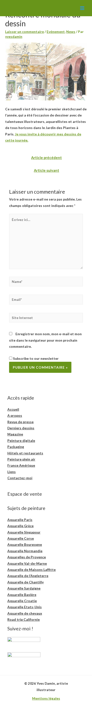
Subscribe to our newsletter (35, 358)
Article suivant (46, 170)
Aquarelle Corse (20, 538)
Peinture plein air (21, 459)
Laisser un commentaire (24, 31)
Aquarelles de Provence (26, 557)
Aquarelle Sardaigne (23, 588)
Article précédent (46, 158)
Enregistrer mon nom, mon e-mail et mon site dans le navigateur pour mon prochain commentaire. (45, 340)
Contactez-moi (19, 478)
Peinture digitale (21, 440)
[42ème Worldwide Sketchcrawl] (46, 71)
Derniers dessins (20, 428)
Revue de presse (20, 422)
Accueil (13, 409)
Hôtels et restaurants (25, 453)
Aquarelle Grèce (20, 526)
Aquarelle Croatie (22, 601)
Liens (11, 472)
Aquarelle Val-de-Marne (27, 563)
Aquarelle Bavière (21, 595)
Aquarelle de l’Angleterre (27, 576)
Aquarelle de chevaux (24, 613)
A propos (14, 415)
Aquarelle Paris (19, 520)
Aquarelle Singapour (23, 532)
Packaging (15, 447)
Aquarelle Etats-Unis (24, 607)
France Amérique (21, 465)
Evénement (56, 31)
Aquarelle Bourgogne (24, 544)
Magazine (15, 434)
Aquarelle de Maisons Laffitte (31, 569)
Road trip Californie (23, 619)
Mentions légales (46, 698)
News (70, 31)
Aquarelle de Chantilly (25, 582)
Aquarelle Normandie (24, 551)
